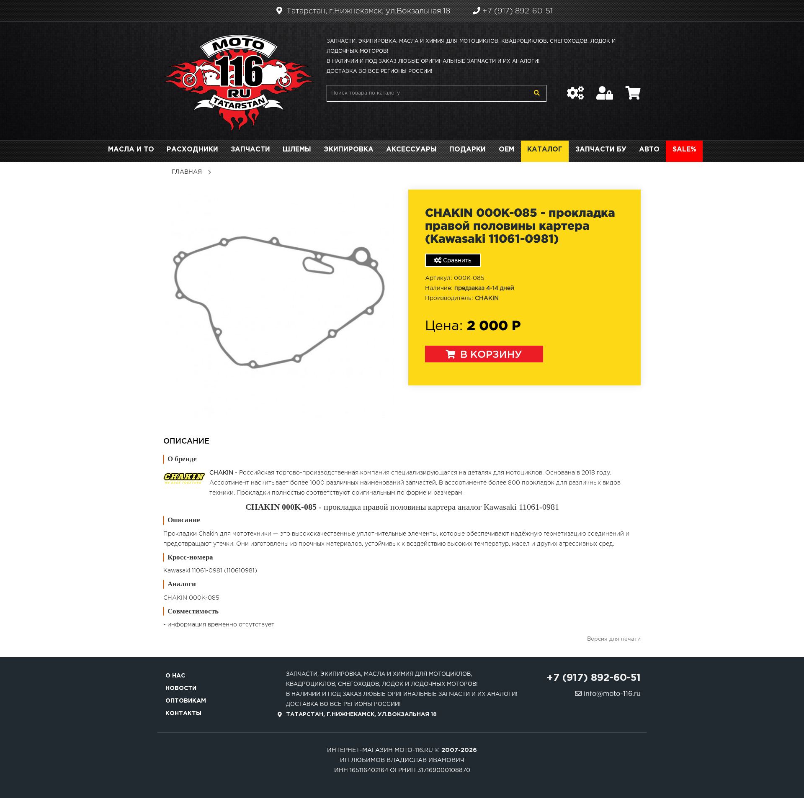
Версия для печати (614, 639)
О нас (175, 675)
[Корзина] (633, 89)
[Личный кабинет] (604, 89)
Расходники (192, 149)
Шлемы (297, 149)
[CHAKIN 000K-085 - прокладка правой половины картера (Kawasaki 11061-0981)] (279, 303)
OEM (506, 149)
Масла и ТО (131, 149)
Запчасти (250, 149)
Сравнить (456, 260)
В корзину (489, 354)
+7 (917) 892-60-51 (516, 11)
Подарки (467, 149)
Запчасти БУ (600, 149)
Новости (180, 688)
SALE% (684, 149)
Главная (187, 171)
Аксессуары (411, 149)
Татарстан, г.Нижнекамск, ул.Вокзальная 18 (367, 11)
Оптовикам (185, 700)
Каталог (544, 149)
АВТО (649, 149)
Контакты (183, 713)
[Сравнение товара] (575, 89)
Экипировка (349, 149)
